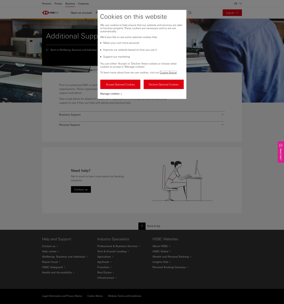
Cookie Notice (168, 72)
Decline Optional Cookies (164, 84)
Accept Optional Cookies (120, 84)
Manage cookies (109, 93)
